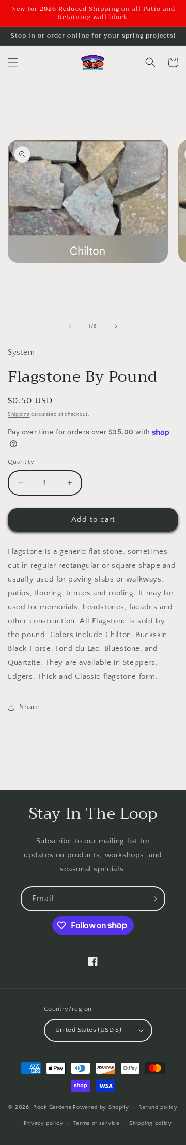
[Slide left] (70, 326)
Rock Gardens (52, 1107)
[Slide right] (115, 326)
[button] (13, 62)
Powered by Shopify (101, 1107)
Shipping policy (150, 1123)
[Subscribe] (153, 898)
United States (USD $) (88, 1029)
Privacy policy (44, 1123)
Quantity (21, 461)
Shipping (19, 414)
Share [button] (29, 707)
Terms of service (96, 1123)
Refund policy (157, 1107)
